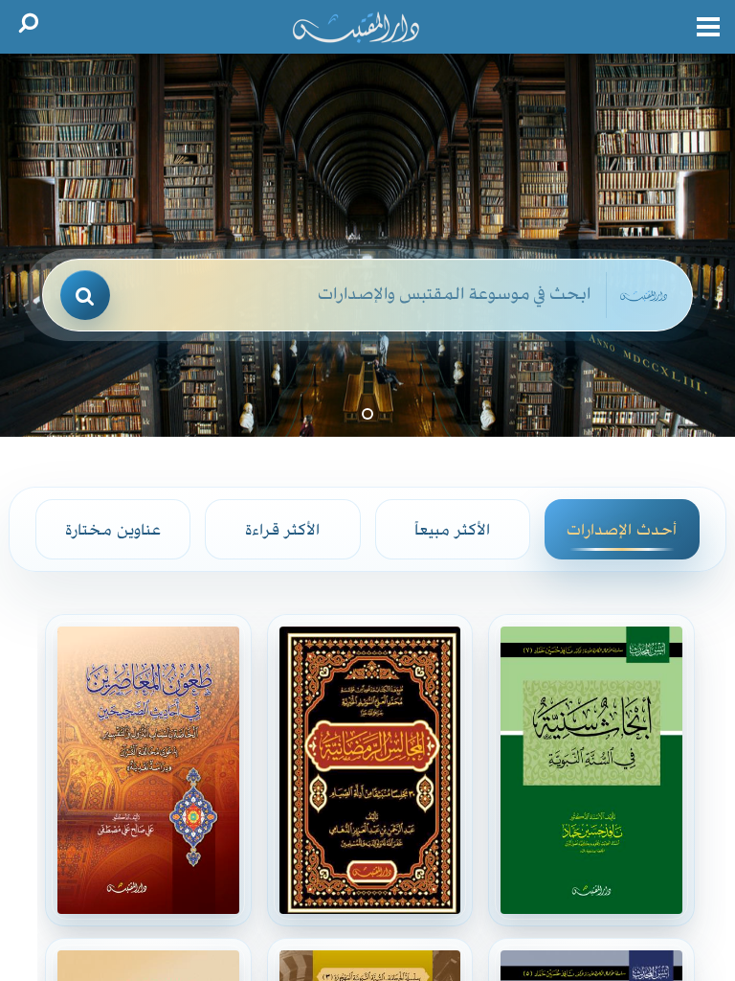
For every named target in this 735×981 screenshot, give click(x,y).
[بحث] (85, 295)
